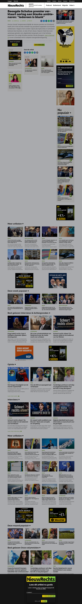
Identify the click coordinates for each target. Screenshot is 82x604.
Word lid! (16, 1)
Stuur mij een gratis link (49, 596)
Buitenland (57, 5)
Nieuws (59, 1)
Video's (71, 5)
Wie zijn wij (71, 1)
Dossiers (65, 1)
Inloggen (10, 1)
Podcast (49, 5)
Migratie (65, 5)
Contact (54, 1)
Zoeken (49, 1)
